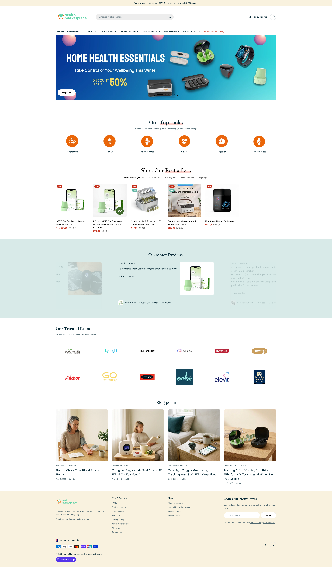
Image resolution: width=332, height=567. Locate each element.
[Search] (170, 16)
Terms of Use (255, 522)
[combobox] (135, 17)
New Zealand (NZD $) (69, 540)
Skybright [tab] (203, 177)
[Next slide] (177, 94)
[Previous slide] (154, 94)
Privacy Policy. (269, 522)
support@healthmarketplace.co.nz (77, 519)
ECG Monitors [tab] (154, 177)
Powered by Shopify (93, 554)
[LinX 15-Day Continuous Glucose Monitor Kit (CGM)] (72, 200)
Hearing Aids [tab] (170, 177)
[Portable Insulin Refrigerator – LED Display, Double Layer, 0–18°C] (147, 200)
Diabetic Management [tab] (134, 177)
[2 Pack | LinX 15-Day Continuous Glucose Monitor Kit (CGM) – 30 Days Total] (110, 200)
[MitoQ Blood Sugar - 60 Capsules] (222, 200)
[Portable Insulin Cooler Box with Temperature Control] (184, 200)
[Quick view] (85, 189)
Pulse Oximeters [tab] (188, 177)
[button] (160, 94)
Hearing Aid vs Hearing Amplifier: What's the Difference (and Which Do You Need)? (248, 474)
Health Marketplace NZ (73, 554)
